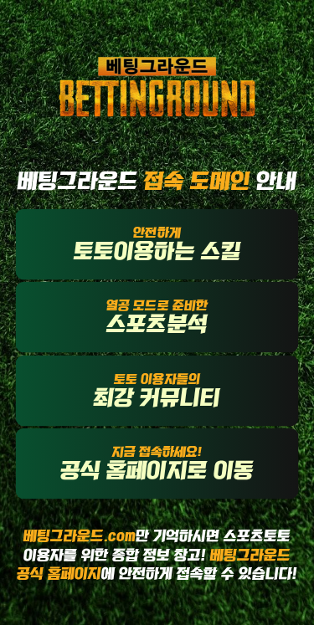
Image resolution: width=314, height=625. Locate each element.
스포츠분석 (157, 317)
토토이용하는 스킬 (157, 243)
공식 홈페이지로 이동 (157, 462)
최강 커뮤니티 (156, 389)
